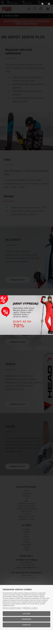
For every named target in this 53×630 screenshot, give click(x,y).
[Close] (49, 4)
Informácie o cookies (30, 608)
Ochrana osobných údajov (12, 608)
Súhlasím (26, 613)
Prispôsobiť (26, 619)
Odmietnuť (26, 625)
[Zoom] (42, 4)
